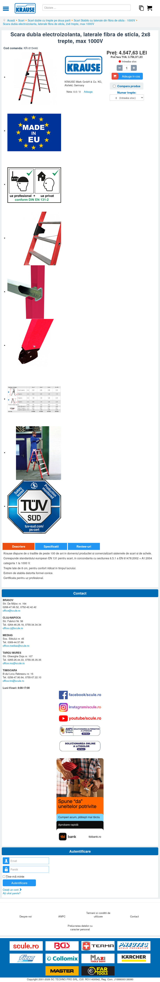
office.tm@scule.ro (13, 681)
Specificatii (51, 546)
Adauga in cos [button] (131, 76)
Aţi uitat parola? (11, 893)
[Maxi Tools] (98, 958)
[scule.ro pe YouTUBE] (80, 718)
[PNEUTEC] (133, 946)
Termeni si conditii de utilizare (98, 914)
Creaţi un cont (11, 889)
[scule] (26, 946)
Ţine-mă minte (15, 876)
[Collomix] (62, 958)
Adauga (88, 91)
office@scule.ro (11, 610)
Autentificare (19, 883)
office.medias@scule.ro (16, 645)
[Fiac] (26, 958)
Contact (134, 916)
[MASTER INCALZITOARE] (62, 971)
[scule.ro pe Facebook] (80, 695)
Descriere (18, 546)
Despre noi (26, 916)
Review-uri (83, 546)
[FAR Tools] (98, 971)
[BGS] (62, 946)
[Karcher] (133, 958)
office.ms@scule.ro (14, 663)
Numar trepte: (126, 92)
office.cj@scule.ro (13, 628)
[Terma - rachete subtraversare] (98, 946)
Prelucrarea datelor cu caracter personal (80, 927)
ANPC (61, 916)
